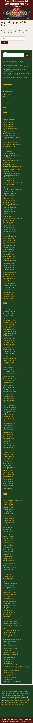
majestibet (13, 702)
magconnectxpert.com (10, 373)
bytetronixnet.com (8, 293)
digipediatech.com (9, 226)
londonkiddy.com (8, 672)
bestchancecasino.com (10, 649)
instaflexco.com (8, 558)
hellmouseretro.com (9, 193)
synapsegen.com (8, 458)
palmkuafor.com (8, 124)
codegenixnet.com (8, 276)
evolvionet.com (7, 511)
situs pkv (5, 107)
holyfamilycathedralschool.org (12, 670)
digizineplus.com (8, 420)
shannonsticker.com (9, 133)
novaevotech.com (8, 360)
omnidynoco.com (8, 472)
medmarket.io (7, 213)
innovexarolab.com (9, 271)
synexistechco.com (9, 522)
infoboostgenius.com (9, 260)
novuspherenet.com (9, 467)
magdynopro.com (8, 247)
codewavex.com (8, 368)
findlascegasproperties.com (11, 620)
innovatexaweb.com (9, 321)
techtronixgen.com (9, 235)
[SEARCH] (28, 18)
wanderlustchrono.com (10, 600)
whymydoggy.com (8, 119)
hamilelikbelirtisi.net (9, 567)
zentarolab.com (8, 480)
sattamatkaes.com (8, 164)
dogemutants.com (8, 197)
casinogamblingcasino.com (11, 170)
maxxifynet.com (8, 517)
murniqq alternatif (18, 695)
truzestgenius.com (8, 375)
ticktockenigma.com (9, 605)
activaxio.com (7, 574)
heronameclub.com (9, 211)
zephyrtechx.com (8, 549)
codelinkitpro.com (8, 313)
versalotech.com (8, 569)
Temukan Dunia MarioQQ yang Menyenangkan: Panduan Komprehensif (15, 66)
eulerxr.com (6, 607)
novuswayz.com (8, 553)
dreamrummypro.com (10, 128)
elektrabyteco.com (9, 371)
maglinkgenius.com (9, 364)
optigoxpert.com (8, 551)
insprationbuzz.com (9, 135)
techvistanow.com (8, 355)
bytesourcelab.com (9, 424)
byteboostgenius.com (9, 409)
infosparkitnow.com (9, 324)
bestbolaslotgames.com (10, 638)
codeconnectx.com (8, 349)
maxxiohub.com (8, 531)
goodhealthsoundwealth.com (12, 189)
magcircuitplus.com (9, 289)
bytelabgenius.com (9, 244)
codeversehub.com (9, 404)
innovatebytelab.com (9, 333)
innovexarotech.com (9, 285)
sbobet (27, 693)
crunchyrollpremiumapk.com (12, 166)
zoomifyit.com (7, 489)
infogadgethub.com (9, 312)
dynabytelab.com (8, 509)
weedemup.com (8, 647)
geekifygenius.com (9, 609)
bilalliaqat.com (7, 650)
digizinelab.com (8, 382)
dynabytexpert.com (9, 440)
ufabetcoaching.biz (9, 674)
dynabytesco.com (8, 576)
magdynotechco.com (9, 322)
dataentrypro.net (8, 126)
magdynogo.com (8, 298)
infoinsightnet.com (9, 340)
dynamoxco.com (8, 449)
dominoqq (6, 93)
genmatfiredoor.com (9, 618)
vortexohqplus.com (9, 564)
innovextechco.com (9, 362)
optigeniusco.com (8, 537)
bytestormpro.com (8, 598)
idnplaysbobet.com (9, 634)
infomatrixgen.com (9, 269)
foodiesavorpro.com (9, 587)
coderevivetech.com (9, 282)
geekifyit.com (7, 162)
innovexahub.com (8, 518)
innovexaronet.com (9, 353)
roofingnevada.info (9, 658)
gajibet (25, 702)
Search (5, 52)
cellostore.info (7, 152)
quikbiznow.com (8, 481)
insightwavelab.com (9, 593)
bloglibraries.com (8, 180)
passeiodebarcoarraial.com (11, 137)
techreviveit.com (8, 251)
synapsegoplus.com (9, 411)
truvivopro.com (7, 524)
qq (3, 98)
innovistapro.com (8, 560)
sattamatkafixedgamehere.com (12, 640)
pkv (22, 693)
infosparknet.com (8, 425)
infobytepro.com (8, 335)
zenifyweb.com (7, 614)
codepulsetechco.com (9, 346)
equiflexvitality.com (9, 627)
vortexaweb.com (8, 535)
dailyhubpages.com (9, 632)
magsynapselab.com (9, 233)
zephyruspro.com (8, 431)
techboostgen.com (8, 315)
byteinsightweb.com (9, 229)
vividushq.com (7, 462)
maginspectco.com (9, 296)
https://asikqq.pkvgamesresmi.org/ (13, 704)
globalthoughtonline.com (11, 155)
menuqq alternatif (8, 692)
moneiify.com (7, 157)
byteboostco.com (8, 369)
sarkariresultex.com (9, 146)
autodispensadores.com (10, 652)
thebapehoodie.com (9, 184)
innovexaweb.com (8, 452)
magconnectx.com (8, 659)
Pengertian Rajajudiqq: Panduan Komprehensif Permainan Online (13, 62)
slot (19, 693)
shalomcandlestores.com (10, 161)
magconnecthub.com (9, 407)
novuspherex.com (8, 538)
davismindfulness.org (9, 676)
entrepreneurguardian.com (11, 641)
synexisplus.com (8, 513)
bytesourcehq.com (8, 342)
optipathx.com (7, 433)
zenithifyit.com (7, 529)
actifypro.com (7, 555)
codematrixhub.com (9, 256)
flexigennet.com (8, 209)
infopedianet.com (8, 413)
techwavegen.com (8, 262)
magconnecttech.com (9, 612)
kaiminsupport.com (9, 130)
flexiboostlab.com (8, 562)
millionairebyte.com (9, 677)
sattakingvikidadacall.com (11, 636)
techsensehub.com (9, 317)
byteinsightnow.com (9, 280)
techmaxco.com (8, 571)
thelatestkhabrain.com (10, 143)
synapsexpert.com (8, 478)
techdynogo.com (8, 222)
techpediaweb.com (9, 242)
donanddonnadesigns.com (11, 623)
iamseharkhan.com (9, 141)
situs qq (5, 96)
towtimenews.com (8, 171)
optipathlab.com (8, 508)
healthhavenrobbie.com (10, 621)
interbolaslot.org (8, 123)
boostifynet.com (8, 546)
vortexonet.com (8, 515)
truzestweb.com (8, 476)
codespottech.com (8, 220)
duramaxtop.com (8, 199)
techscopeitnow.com (9, 291)
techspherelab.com (9, 400)
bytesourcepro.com (9, 398)
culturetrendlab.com (9, 602)
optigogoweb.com (8, 485)
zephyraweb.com (8, 533)
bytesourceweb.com (9, 278)
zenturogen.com (8, 451)
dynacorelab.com (8, 520)
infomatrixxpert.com (9, 351)
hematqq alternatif (8, 697)
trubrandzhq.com (8, 544)
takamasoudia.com (9, 200)
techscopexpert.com (9, 240)
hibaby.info (6, 643)
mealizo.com (7, 148)
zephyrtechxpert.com (9, 378)
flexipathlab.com (8, 460)
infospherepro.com (9, 585)
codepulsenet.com (8, 415)
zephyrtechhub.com (9, 474)
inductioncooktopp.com (10, 654)
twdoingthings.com (9, 202)
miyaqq (20, 702)
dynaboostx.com (8, 556)
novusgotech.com (8, 445)
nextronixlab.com (8, 434)
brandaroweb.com (8, 487)
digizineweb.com (8, 348)
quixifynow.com (8, 429)
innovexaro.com (8, 422)
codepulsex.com (8, 386)
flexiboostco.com (8, 502)
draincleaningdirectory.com (11, 173)
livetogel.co (6, 616)
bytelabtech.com (8, 319)
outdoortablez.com (9, 215)
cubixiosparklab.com (9, 358)
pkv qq (17, 692)
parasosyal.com (8, 186)
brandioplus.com (8, 454)
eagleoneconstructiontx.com (12, 625)
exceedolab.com (8, 573)
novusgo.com (7, 596)
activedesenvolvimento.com (11, 631)
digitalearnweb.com (9, 121)
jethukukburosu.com (9, 177)
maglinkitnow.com (8, 228)
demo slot (6, 104)
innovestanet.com (8, 438)
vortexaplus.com (8, 463)
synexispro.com (8, 661)
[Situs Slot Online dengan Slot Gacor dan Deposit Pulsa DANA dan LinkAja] (16, 12)
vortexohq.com (7, 589)
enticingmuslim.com (9, 188)
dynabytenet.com (8, 396)
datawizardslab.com (9, 580)
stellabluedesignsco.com (10, 204)
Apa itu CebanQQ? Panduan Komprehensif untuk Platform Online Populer (16, 74)
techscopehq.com (8, 418)
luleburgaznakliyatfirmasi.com (12, 182)
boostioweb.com (8, 504)
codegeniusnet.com (9, 339)
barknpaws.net (7, 150)
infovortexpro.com (9, 287)
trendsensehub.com (9, 603)
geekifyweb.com (8, 328)
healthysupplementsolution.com (13, 218)
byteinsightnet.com (9, 344)
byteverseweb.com (9, 405)
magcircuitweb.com (9, 238)
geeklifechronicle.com (10, 584)
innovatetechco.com (9, 246)
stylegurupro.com (8, 578)
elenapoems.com (8, 191)
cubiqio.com (7, 582)
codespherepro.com (9, 274)
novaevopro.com (8, 540)
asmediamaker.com (9, 153)
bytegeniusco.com (8, 255)
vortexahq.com (7, 527)
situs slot (8, 695)
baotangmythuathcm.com (11, 175)
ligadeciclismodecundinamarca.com (14, 665)
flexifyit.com (7, 442)
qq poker (14, 693)
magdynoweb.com (8, 389)
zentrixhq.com (7, 436)
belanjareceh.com (8, 132)
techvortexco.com (8, 326)
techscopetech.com (9, 387)
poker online (7, 95)
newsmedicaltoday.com (10, 656)
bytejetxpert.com (8, 294)
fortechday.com (7, 679)
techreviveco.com (8, 393)
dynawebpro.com (8, 456)
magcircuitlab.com (9, 366)
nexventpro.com (8, 547)
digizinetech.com (8, 267)
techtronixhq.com (8, 310)
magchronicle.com (9, 224)
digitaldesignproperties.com (12, 144)
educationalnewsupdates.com (12, 500)
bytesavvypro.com (8, 264)
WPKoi (30, 721)
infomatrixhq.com (8, 357)
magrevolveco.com (9, 284)
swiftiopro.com (7, 565)
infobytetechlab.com (9, 273)
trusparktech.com (8, 542)
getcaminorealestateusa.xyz (12, 681)
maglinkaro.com (8, 395)
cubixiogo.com (7, 465)
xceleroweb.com (8, 483)
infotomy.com (7, 217)
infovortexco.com (8, 380)
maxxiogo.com (7, 443)
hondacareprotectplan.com (11, 168)
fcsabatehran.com (8, 195)
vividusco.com (7, 526)
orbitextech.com (8, 611)
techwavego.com (8, 384)
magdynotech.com (8, 416)
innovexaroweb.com (9, 391)
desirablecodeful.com (10, 208)
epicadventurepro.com (10, 591)
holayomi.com (7, 663)
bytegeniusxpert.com (9, 331)
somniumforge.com (9, 179)
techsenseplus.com (9, 258)
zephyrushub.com (8, 506)
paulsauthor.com (8, 206)
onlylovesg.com (8, 629)
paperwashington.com (10, 645)
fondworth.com (7, 139)
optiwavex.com (7, 471)
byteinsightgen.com (9, 265)
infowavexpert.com (9, 253)
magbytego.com (8, 337)
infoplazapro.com (8, 249)
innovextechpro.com (9, 237)
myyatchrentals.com (9, 159)
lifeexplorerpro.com (9, 594)
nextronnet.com (8, 447)
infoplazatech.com (9, 330)
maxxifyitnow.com (8, 427)
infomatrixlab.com (9, 402)
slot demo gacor (8, 91)
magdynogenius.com (9, 231)
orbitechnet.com (8, 469)
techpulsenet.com (8, 377)
